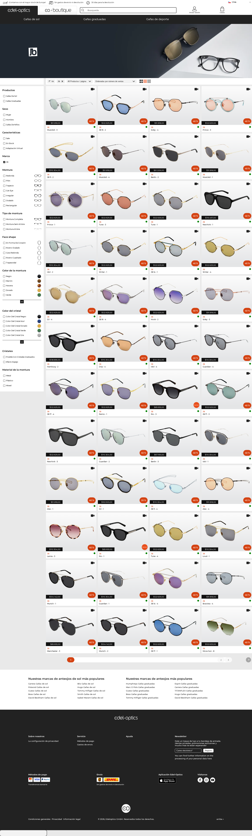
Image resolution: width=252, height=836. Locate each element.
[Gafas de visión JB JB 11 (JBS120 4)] (175, 483)
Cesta (222, 13)
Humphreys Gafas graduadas (140, 684)
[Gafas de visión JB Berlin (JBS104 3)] (175, 435)
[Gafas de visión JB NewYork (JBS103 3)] (71, 435)
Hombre (10, 120)
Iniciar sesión (194, 13)
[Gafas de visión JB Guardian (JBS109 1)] (123, 578)
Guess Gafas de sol (37, 691)
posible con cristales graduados (20, 357)
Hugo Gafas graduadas (186, 694)
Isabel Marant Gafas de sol (90, 698)
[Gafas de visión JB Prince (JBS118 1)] (71, 199)
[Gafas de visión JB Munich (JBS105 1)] (71, 578)
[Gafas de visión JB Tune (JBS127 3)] (123, 199)
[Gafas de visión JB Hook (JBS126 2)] (175, 293)
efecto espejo (12, 362)
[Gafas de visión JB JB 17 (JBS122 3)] (227, 388)
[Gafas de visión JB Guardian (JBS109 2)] (123, 435)
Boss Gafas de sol (37, 694)
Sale (8, 138)
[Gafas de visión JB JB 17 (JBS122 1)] (175, 625)
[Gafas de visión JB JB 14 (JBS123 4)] (175, 578)
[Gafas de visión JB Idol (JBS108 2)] (71, 246)
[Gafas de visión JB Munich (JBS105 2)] (123, 625)
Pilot (8, 181)
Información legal (71, 819)
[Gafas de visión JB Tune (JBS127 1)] (175, 199)
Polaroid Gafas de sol (38, 687)
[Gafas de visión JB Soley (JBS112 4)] (175, 104)
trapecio (10, 186)
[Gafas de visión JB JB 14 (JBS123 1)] (175, 246)
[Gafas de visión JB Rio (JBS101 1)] (123, 530)
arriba (220, 819)
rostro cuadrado (13, 258)
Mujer (8, 115)
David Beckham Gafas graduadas (191, 698)
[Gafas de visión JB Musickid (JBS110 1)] (227, 151)
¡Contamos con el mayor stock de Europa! (27, 2)
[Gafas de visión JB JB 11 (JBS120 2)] (71, 151)
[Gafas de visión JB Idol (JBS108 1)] (227, 435)
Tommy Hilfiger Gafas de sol (91, 691)
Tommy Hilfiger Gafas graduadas (142, 698)
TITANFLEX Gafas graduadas (189, 691)
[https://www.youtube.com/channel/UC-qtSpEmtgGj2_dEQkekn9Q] (212, 780)
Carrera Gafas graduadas (187, 687)
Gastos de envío (85, 744)
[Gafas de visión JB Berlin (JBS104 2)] (175, 151)
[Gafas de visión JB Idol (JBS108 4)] (175, 341)
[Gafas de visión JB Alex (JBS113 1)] (71, 483)
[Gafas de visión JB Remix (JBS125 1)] (123, 388)
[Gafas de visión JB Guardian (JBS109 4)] (227, 341)
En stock (10, 143)
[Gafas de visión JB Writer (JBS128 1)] (123, 246)
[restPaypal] (45, 779)
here (209, 758)
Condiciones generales (39, 819)
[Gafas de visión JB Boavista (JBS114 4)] (227, 578)
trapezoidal (11, 263)
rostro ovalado (13, 248)
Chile (234, 2)
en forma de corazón (16, 243)
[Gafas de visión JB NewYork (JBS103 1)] (227, 199)
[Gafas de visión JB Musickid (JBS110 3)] (71, 104)
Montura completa (14, 219)
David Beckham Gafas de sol (42, 698)
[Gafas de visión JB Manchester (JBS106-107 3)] (71, 625)
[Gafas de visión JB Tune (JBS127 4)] (175, 530)
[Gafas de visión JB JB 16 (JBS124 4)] (123, 293)
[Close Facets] (22, 81)
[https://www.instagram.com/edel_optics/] (206, 780)
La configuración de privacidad (43, 741)
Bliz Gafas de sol (85, 684)
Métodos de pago (85, 741)
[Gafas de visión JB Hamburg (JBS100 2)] (71, 341)
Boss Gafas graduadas (137, 694)
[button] (19, 10)
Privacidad (57, 819)
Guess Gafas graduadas (137, 691)
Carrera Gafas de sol (38, 684)
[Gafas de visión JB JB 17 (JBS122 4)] (71, 388)
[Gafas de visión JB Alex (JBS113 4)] (227, 483)
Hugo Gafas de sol (86, 687)
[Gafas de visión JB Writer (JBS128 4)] (227, 246)
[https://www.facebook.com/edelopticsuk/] (200, 780)
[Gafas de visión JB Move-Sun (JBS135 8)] (227, 625)
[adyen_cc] (30, 779)
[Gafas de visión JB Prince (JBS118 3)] (227, 104)
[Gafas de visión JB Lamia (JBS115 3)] (71, 530)
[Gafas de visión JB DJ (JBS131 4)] (71, 293)
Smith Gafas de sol (86, 694)
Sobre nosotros (36, 736)
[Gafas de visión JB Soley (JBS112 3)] (227, 293)
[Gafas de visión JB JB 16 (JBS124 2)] (123, 104)
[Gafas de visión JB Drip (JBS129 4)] (123, 341)
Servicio (81, 736)
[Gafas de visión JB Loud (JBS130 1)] (227, 530)
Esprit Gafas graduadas (186, 684)
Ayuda (129, 736)
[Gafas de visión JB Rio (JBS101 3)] (175, 388)
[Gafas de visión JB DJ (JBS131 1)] (123, 483)
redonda (10, 176)
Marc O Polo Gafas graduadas (140, 687)
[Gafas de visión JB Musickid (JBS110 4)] (123, 151)
